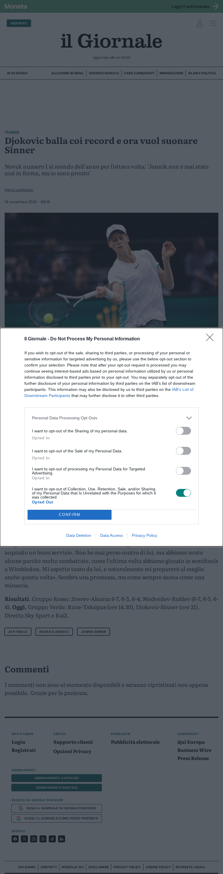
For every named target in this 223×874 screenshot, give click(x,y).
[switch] (183, 431)
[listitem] (111, 418)
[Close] (211, 339)
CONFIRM (69, 514)
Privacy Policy (144, 535)
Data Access (111, 535)
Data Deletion (78, 535)
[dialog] (111, 437)
